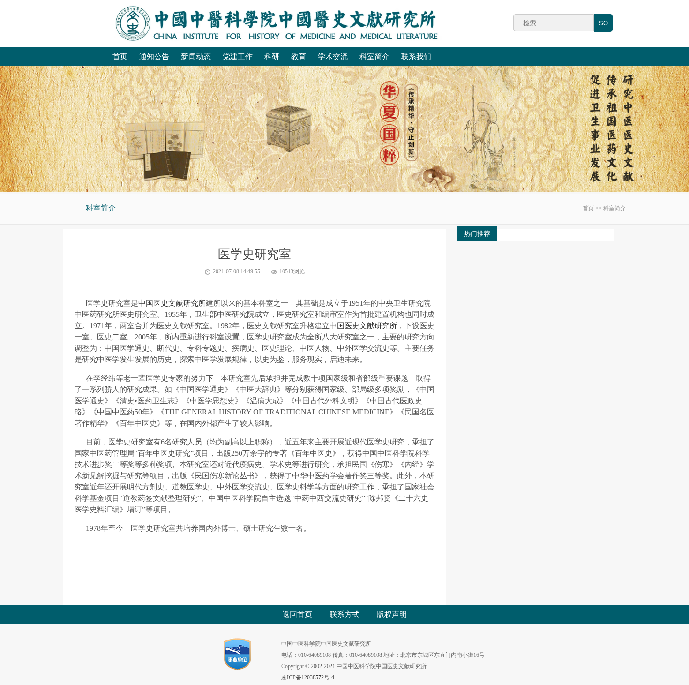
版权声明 (392, 614)
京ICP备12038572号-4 (307, 677)
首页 (119, 56)
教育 (298, 56)
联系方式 (344, 614)
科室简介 (374, 56)
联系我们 (416, 56)
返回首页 (297, 614)
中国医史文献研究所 (172, 303)
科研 (271, 56)
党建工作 (238, 56)
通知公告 (154, 56)
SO (603, 23)
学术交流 (333, 56)
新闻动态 (196, 56)
